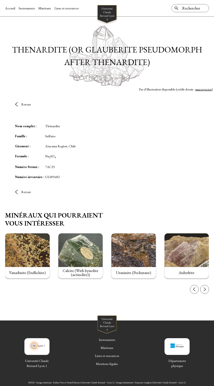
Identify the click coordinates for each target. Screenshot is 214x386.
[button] (194, 289)
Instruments (27, 8)
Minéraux (44, 8)
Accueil (10, 8)
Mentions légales (107, 364)
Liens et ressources (66, 8)
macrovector (203, 89)
